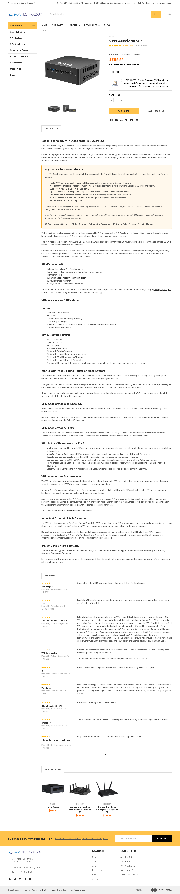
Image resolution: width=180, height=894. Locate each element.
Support (57, 25)
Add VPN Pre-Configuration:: (124, 65)
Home (43, 31)
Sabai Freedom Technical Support (71, 278)
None (118, 72)
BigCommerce (48, 890)
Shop (44, 25)
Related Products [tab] (53, 769)
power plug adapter (162, 290)
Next (106, 754)
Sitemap (96, 879)
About (74, 25)
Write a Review (142, 46)
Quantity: (114, 95)
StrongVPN (15, 69)
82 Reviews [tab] (50, 576)
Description (51, 128)
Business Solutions (19, 56)
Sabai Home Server (19, 50)
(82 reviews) (128, 46)
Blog (107, 25)
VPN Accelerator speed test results (76, 511)
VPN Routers (16, 38)
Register (169, 3)
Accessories (16, 63)
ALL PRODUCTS (17, 32)
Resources (91, 25)
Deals (12, 75)
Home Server (53, 807)
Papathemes (79, 890)
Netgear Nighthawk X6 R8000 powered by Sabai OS (80, 809)
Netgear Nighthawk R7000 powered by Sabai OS (107, 809)
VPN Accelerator (18, 44)
